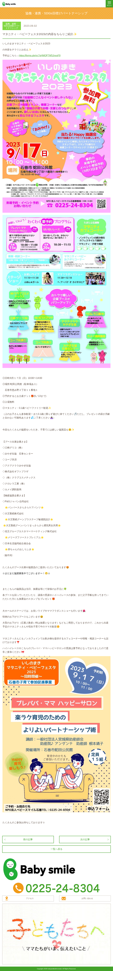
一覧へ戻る (56, 849)
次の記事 (85, 839)
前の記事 (28, 839)
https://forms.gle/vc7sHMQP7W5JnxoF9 (39, 55)
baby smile (12, 4)
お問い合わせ (87, 898)
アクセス (30, 898)
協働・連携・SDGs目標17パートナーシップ (12, 26)
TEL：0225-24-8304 (56, 888)
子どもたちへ (56, 934)
